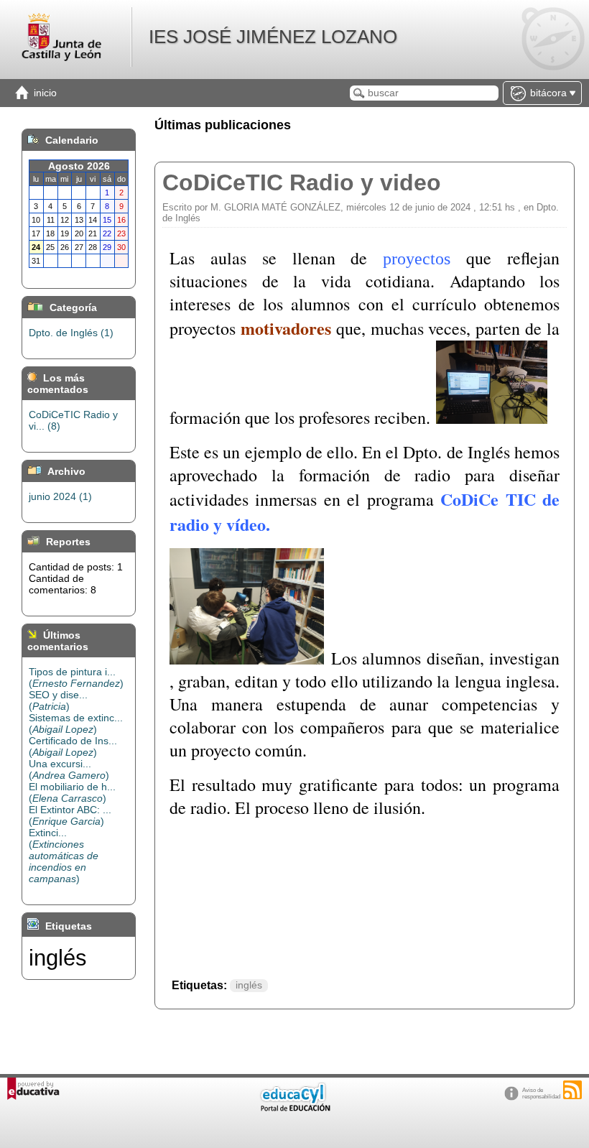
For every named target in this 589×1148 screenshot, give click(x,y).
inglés (249, 985)
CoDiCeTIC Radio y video (301, 182)
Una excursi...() (69, 769)
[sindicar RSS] (572, 1089)
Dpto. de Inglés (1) (71, 332)
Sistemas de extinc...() (76, 723)
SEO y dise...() (58, 700)
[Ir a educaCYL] (294, 1108)
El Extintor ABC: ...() (70, 815)
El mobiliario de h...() (72, 792)
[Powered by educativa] (33, 1089)
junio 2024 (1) (60, 496)
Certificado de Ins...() (73, 746)
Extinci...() (63, 855)
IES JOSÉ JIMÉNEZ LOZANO (273, 37)
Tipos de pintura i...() (76, 677)
